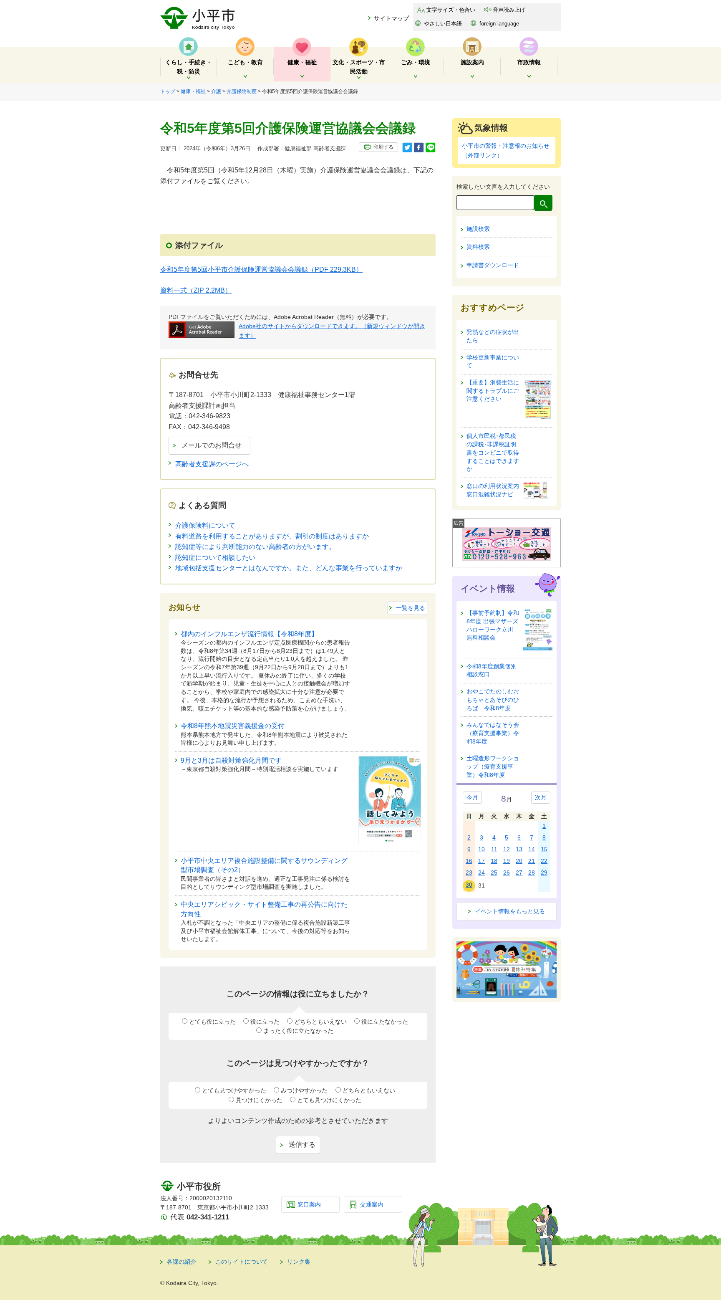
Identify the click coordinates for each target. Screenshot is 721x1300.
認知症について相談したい (215, 557)
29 (544, 872)
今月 (472, 797)
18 (494, 860)
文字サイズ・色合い (450, 10)
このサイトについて (241, 1261)
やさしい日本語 (443, 23)
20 (519, 860)
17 (481, 860)
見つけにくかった (259, 1100)
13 (519, 849)
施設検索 (478, 228)
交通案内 (371, 1204)
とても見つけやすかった (234, 1090)
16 (469, 860)
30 (469, 884)
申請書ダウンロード (492, 265)
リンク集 (298, 1261)
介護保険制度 (242, 91)
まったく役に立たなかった (298, 1030)
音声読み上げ (509, 10)
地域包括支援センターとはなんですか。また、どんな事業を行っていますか (288, 568)
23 (469, 872)
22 (544, 860)
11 (494, 849)
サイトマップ (391, 18)
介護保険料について (205, 525)
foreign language (499, 23)
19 (506, 860)
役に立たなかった (384, 1021)
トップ (167, 91)
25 (494, 872)
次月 (541, 797)
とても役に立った (212, 1021)
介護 (216, 91)
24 (481, 872)
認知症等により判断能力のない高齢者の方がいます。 (255, 546)
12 (506, 849)
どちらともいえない (320, 1021)
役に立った (265, 1021)
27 (519, 872)
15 (544, 849)
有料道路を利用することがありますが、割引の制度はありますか (272, 536)
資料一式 (196, 290)
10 (481, 849)
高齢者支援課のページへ (212, 464)
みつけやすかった (304, 1090)
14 (531, 849)
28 (531, 872)
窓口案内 (309, 1204)
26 (506, 872)
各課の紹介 (181, 1261)
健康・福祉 (193, 91)
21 (531, 860)
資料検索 (478, 246)
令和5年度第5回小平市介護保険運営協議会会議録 (261, 269)
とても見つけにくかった (329, 1100)
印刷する (383, 147)
